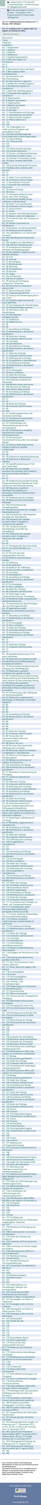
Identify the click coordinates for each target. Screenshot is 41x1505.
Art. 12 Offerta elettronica (14, 119)
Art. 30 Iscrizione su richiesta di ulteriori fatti (16, 287)
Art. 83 (5, 709)
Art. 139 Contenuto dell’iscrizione (17, 1106)
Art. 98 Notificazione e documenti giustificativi (17, 831)
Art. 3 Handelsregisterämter (15, 57)
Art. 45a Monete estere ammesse (17, 384)
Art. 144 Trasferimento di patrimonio (19, 1130)
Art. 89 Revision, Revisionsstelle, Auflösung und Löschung (17, 746)
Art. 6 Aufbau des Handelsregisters (18, 83)
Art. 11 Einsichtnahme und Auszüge (18, 112)
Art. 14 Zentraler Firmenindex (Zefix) (19, 158)
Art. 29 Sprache (9, 271)
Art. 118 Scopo (9, 974)
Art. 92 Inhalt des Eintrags (14, 781)
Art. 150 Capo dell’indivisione (15, 1164)
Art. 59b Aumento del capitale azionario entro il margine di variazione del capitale (16, 521)
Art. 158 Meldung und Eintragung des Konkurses (19, 1228)
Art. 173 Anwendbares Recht (15, 1337)
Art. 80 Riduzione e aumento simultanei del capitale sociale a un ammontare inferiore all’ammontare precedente (18, 686)
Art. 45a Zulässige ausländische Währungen (16, 380)
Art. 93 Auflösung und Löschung (16, 786)
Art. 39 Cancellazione (12, 343)
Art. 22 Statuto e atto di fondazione (18, 216)
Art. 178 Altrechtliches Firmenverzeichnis (12, 1382)
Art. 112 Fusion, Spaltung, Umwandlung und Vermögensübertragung (20, 915)
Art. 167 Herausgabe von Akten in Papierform (17, 1300)
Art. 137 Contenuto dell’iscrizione (17, 1094)
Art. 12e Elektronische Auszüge (16, 148)
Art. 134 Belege (9, 1075)
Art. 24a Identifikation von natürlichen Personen (19, 234)
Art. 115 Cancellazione (12, 940)
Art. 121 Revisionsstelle (13, 991)
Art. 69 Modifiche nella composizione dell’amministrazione (19, 599)
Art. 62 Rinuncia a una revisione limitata (16, 559)
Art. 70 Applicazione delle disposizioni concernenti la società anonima (18, 610)
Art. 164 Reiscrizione (12, 1277)
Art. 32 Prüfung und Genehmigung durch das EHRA (20, 296)
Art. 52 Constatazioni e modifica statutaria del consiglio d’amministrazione (17, 432)
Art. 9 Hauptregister (11, 103)
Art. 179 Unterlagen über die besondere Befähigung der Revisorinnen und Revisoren (20, 1393)
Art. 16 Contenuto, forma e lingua (17, 180)
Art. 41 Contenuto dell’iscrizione (17, 355)
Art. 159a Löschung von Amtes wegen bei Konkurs (19, 1247)
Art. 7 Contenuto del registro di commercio (16, 94)
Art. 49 (5, 408)
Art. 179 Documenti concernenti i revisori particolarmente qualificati (18, 1399)
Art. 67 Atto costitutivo (12, 586)
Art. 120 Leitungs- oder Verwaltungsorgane (12, 982)
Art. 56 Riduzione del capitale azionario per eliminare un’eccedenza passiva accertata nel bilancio (19, 471)
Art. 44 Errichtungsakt (12, 370)
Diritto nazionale (17, 10)
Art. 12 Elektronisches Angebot (16, 117)
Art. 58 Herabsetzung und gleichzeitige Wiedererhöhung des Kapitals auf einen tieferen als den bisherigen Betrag (20, 483)
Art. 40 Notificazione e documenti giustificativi (17, 349)
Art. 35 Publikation (10, 319)
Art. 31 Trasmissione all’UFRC (15, 293)
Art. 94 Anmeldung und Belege (16, 791)
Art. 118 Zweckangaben (13, 972)
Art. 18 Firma (8, 192)
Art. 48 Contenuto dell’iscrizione (17, 406)
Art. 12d (5, 144)
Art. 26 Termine (9, 259)
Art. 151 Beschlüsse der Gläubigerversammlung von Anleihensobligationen (14, 1169)
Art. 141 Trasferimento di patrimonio (19, 1116)
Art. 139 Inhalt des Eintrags (14, 1104)
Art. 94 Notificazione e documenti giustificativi (17, 794)
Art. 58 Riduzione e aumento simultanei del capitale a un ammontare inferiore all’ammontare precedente (18, 492)
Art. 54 (5, 452)
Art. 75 (5, 639)
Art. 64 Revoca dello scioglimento (18, 570)
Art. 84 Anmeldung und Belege (16, 714)
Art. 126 (5, 1027)
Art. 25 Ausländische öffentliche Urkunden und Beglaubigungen (17, 248)
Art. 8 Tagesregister (11, 98)
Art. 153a (6, 1210)
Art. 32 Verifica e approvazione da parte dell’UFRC (17, 301)
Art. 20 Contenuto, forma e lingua (17, 206)
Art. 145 (5, 1133)
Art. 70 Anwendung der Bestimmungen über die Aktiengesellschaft (19, 604)
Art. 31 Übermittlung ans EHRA (16, 290)
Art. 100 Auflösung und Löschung (17, 839)
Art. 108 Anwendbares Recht (15, 887)
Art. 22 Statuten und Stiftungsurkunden (19, 213)
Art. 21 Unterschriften (12, 209)
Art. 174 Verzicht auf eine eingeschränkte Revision (14, 1343)
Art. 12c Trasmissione (12, 141)
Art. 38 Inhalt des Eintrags (14, 336)
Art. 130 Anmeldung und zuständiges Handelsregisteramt (19, 1047)
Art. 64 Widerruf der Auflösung (16, 567)
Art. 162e (6, 1273)
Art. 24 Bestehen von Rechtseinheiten (19, 228)
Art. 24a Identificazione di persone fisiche (18, 238)
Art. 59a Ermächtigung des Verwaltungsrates (14, 506)
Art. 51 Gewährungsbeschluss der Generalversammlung (17, 414)
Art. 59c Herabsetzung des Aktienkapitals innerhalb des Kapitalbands (15, 529)
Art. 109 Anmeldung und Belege (16, 892)
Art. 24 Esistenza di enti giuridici (17, 230)
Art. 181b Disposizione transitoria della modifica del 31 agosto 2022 (18, 1447)
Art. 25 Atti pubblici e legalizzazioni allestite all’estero (18, 253)
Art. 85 (5, 721)
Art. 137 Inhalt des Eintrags (14, 1092)
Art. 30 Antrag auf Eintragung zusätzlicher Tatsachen (15, 282)
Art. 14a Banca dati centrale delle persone (17, 169)
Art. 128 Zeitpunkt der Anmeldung (17, 1037)
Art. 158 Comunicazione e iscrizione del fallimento (19, 1233)
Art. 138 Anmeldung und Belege (16, 1097)
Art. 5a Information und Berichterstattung (12, 77)
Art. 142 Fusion (9, 1118)
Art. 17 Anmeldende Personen (16, 182)
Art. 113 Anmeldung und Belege (16, 926)
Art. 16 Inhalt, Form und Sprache (17, 177)
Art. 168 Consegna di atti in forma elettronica (17, 1314)
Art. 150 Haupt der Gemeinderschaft (18, 1162)
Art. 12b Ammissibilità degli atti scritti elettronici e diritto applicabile (19, 135)
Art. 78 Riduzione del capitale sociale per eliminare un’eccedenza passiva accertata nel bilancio (19, 661)
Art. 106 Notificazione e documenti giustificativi (18, 879)
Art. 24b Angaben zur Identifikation (18, 242)
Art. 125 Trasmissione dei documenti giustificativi (19, 1023)
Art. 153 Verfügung (10, 1203)
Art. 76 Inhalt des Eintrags (14, 644)
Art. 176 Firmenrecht (11, 1366)
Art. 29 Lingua (8, 274)
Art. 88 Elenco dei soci (12, 743)
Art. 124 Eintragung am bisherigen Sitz (19, 1013)
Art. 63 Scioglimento (11, 565)
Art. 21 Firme (8, 211)
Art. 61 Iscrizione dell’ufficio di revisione (16, 549)
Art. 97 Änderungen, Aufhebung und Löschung (18, 819)
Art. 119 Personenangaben (14, 976)
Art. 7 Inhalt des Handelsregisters (17, 91)
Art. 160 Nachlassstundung (14, 1256)
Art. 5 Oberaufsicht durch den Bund (18, 69)
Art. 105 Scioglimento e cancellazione (13, 872)
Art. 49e (5, 411)
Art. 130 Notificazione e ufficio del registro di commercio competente (18, 1052)
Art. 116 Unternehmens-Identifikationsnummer (13, 944)
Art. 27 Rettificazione (12, 264)
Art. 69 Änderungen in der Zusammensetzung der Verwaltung (18, 595)
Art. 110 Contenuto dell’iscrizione (17, 899)
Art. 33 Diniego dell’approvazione (17, 307)
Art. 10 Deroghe (9, 110)
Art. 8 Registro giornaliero (14, 100)
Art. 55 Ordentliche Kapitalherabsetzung (20, 456)
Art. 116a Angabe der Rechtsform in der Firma (20, 953)
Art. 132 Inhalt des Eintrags (14, 1061)
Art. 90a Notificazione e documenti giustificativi (18, 768)
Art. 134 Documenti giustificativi (17, 1078)
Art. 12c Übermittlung (12, 139)
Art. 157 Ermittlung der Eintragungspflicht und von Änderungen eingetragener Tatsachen (20, 1219)
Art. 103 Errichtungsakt (12, 858)
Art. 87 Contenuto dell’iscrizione (17, 733)
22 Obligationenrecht (17, 7)
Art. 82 (5, 704)
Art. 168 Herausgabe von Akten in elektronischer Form (17, 1310)
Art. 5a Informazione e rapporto (16, 81)
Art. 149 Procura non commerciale (18, 1159)
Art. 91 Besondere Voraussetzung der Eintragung (19, 773)
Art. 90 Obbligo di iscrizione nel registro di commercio (16, 761)
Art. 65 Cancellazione (12, 574)
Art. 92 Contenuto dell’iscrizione (17, 784)
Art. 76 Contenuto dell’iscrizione (17, 647)
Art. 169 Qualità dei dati (13, 1321)
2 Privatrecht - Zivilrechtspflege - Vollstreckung (22, 3)
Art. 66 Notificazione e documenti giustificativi (17, 580)
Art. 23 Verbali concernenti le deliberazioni (15, 224)
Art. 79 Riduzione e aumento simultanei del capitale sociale (16, 672)
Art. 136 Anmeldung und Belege (16, 1085)
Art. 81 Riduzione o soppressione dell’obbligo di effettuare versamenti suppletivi (19, 700)
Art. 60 (5, 541)
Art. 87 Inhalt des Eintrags (14, 731)
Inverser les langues (12, 34)
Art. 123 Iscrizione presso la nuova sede (18, 1009)
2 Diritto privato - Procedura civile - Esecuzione (20, 12)
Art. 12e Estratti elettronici (14, 151)
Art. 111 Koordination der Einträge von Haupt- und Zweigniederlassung (20, 903)
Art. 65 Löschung (10, 572)
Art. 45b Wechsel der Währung (16, 387)
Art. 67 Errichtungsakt (12, 584)
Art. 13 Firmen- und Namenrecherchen (19, 153)
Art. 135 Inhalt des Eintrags (14, 1080)
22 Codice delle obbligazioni (20, 16)
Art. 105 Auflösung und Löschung (17, 868)
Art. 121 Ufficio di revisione (14, 993)
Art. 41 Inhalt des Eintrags (14, 353)
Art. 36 (5, 324)
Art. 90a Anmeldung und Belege (16, 765)
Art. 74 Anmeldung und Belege (16, 632)
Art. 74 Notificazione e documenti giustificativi (17, 636)
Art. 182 (5, 1451)
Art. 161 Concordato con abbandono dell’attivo (19, 1266)
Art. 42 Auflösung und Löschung (16, 358)
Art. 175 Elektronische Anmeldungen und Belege (19, 1353)
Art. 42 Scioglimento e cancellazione (19, 360)
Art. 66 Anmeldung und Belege (16, 577)
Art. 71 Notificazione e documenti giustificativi (17, 619)
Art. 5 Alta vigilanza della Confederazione (13, 72)
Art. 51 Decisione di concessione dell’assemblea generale (17, 419)
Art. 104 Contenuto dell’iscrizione (17, 866)
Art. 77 (5, 649)
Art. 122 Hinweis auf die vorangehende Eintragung (20, 997)
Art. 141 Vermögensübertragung (17, 1114)
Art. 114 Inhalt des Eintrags (14, 933)
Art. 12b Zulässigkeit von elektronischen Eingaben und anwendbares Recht (15, 129)
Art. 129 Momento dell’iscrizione (17, 1044)
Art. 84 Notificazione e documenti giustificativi (17, 717)
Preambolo (7, 45)
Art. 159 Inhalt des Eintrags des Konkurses (16, 1237)
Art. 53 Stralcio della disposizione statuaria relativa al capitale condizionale (17, 447)
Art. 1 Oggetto (8, 50)
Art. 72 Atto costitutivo (12, 625)
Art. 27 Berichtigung (11, 261)
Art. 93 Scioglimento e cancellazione (19, 789)
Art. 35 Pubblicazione (12, 322)
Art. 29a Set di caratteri (13, 278)
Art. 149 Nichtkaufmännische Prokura (19, 1157)
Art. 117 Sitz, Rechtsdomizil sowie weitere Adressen (18, 963)
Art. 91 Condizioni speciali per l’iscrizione (16, 778)
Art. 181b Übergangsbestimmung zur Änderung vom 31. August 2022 (19, 1442)
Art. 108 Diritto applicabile (14, 890)
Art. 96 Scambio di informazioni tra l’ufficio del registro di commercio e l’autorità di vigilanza (18, 813)
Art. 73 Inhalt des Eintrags (14, 627)
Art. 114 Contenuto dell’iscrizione (17, 936)
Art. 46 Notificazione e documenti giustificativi (17, 395)
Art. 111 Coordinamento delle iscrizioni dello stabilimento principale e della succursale (15, 909)
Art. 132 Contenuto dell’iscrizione (17, 1063)
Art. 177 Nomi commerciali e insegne (19, 1378)
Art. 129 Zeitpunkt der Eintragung (17, 1041)
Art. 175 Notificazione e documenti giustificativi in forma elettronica (18, 1358)
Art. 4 (4, 64)
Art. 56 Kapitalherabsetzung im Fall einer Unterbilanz (18, 465)
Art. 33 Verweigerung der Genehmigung (20, 305)
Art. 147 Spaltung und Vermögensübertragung (13, 1144)
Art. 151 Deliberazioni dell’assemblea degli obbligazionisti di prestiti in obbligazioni (19, 1176)
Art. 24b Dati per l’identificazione (17, 245)
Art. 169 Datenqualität (12, 1318)
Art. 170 (5, 1323)
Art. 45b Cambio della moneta (16, 389)
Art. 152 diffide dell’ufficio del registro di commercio (15, 1187)
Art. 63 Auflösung (10, 562)
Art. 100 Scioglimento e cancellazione (13, 843)
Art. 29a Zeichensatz (11, 276)
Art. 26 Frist (7, 257)
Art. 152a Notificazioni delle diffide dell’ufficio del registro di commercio (19, 1199)
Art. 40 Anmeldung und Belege (16, 346)
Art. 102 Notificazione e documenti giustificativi (18, 855)
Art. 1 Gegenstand (10, 47)
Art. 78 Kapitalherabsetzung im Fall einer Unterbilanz (18, 655)
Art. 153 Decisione (10, 1205)
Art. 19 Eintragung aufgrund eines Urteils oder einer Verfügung (17, 195)
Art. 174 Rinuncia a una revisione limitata (17, 1348)
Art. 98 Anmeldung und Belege (16, 827)
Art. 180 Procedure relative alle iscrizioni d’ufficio (16, 1408)
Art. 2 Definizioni (9, 54)
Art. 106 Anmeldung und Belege (16, 875)
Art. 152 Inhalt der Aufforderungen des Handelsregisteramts (19, 1182)
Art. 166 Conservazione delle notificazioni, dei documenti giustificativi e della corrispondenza (18, 1294)
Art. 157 (5, 1224)
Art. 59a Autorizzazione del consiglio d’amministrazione (19, 510)
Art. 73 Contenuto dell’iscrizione (17, 630)
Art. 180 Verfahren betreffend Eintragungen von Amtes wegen (16, 1403)
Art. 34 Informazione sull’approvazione (11, 315)
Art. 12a (5, 122)
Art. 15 (5, 172)
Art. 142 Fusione (9, 1121)
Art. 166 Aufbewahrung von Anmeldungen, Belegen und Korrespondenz (14, 1287)
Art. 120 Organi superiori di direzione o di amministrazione (19, 987)
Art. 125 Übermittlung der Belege (17, 1020)
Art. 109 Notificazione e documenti (18, 895)
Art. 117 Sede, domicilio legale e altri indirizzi (19, 968)
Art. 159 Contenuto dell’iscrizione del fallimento (19, 1242)
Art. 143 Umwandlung (12, 1123)
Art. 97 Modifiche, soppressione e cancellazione (17, 823)
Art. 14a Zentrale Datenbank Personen (19, 165)
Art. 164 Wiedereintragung (14, 1275)
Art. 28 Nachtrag (9, 266)
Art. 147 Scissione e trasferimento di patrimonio (19, 1148)
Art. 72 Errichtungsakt (12, 623)
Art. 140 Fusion (9, 1109)
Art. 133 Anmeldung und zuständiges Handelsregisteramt (19, 1066)
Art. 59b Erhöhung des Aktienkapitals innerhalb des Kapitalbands (19, 515)
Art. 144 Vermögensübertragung (17, 1128)
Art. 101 (5, 846)
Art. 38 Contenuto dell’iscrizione (17, 339)
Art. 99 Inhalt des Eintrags (14, 834)
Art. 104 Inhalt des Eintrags (14, 863)
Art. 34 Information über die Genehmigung (15, 311)
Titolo (5, 40)
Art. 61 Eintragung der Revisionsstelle (19, 546)
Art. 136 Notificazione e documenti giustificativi (18, 1088)
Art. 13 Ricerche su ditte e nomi (16, 156)
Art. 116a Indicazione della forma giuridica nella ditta (17, 958)
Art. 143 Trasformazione (13, 1126)
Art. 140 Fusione (9, 1111)
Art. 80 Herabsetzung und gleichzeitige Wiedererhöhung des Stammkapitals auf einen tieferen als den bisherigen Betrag (20, 678)
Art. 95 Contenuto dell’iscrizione (17, 801)
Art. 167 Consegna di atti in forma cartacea (17, 1305)
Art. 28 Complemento (12, 269)
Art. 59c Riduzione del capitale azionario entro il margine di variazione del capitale (16, 536)
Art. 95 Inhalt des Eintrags (14, 798)
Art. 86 (5, 726)
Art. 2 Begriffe (8, 52)
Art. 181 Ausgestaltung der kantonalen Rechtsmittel (19, 1413)
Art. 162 (5, 1270)
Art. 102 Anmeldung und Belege (16, 851)
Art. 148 (5, 1152)
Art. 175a (6, 1362)
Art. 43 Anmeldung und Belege (16, 363)
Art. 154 (5, 1212)
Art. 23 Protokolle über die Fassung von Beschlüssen (20, 219)
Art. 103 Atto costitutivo (13, 861)
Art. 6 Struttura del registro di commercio (15, 87)
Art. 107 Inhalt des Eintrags (14, 883)
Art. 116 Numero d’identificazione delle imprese (17, 949)
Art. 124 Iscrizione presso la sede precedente (17, 1016)
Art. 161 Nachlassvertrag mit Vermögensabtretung (15, 1261)
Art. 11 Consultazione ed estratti (17, 115)
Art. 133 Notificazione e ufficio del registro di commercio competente (18, 1071)
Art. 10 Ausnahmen (10, 107)
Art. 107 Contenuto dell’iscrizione (17, 885)
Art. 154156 (7, 1215)
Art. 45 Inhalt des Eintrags (14, 375)
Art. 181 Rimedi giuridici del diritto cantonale (18, 1418)
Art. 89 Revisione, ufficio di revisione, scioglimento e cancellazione (19, 751)
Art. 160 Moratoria (10, 1258)
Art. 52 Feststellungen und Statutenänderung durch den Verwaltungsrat (15, 425)
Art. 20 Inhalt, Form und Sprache (17, 204)
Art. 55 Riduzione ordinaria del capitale (16, 460)
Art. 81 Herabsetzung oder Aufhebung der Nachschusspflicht (19, 693)
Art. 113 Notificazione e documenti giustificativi (18, 929)
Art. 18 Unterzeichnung (12, 189)
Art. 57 (5, 476)
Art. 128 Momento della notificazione (19, 1039)
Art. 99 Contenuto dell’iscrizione (17, 837)
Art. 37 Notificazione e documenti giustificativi (17, 332)
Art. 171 (5, 1328)
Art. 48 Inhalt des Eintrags (14, 404)
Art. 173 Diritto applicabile (14, 1340)
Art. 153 (5, 1208)
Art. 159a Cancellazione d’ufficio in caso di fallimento (18, 1252)
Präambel (6, 42)
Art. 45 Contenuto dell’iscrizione (17, 377)
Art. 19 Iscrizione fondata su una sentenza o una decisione (17, 200)
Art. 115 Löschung (10, 938)
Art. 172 (5, 1333)
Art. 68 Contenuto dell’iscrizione (17, 591)
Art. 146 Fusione (9, 1140)
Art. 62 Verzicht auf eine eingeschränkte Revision (13, 554)
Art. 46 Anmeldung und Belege (16, 391)
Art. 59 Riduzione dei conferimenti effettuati (18, 501)
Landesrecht (15, 2)
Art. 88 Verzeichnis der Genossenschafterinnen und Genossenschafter (15, 738)
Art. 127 (5, 1032)
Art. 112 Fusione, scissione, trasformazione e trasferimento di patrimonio (18, 921)
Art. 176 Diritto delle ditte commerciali (14, 1370)
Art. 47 (5, 399)
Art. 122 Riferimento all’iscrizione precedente (17, 1001)
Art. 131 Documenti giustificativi (17, 1058)
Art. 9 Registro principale (13, 105)
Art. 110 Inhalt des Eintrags (14, 897)
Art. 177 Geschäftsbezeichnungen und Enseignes (19, 1375)
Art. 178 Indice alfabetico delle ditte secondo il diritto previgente (18, 1387)
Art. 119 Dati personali (12, 979)
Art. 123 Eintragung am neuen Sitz (17, 1005)
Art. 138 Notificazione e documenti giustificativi (18, 1100)
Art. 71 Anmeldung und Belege (16, 615)
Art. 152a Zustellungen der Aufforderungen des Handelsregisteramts (14, 1193)
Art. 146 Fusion (9, 1138)
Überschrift (7, 38)
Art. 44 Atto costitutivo (12, 372)
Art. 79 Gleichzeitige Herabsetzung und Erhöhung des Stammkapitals (20, 667)
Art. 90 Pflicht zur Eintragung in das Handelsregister (18, 756)
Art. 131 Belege (9, 1056)
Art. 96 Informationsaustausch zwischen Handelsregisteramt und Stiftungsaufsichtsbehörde (18, 805)
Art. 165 (5, 1280)
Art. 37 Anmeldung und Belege (16, 329)
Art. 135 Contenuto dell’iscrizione (17, 1082)
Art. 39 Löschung (10, 341)
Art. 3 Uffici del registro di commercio (14, 60)
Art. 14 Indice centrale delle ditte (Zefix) (17, 161)
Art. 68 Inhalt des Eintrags (14, 589)
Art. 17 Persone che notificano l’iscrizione (16, 185)
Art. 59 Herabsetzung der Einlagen (18, 497)
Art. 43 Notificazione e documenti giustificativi (17, 366)
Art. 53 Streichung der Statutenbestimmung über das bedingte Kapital (20, 440)
